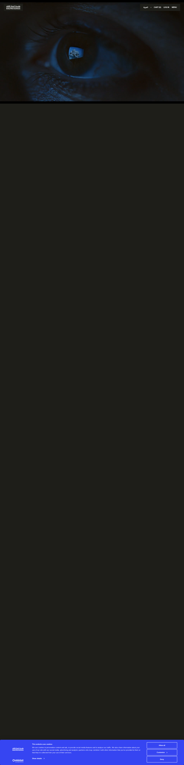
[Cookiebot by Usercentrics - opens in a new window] (18, 760)
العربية (145, 7)
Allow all (162, 745)
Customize (161, 752)
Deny (162, 759)
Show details (37, 758)
